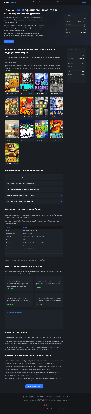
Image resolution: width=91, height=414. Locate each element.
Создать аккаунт (76, 79)
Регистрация (9, 41)
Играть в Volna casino (34, 386)
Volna (10, 2)
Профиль (84, 2)
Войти (18, 41)
